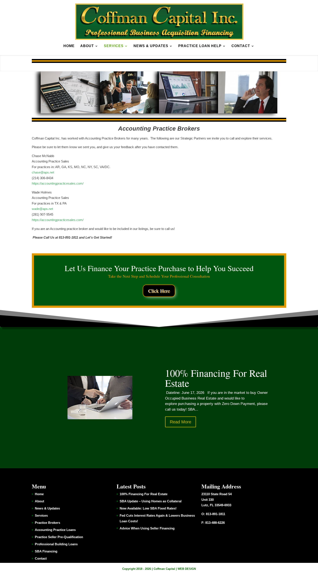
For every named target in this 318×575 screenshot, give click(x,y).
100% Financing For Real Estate (216, 378)
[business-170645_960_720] (247, 112)
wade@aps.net (42, 209)
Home (69, 46)
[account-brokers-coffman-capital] (129, 112)
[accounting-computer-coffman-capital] (188, 112)
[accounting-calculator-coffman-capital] (70, 112)
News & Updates (150, 46)
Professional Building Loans (56, 544)
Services (114, 46)
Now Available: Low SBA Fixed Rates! (148, 508)
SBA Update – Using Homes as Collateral (150, 501)
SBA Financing (46, 551)
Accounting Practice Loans (55, 530)
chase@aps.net (43, 172)
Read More (180, 421)
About (87, 46)
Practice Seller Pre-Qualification (59, 537)
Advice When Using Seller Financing (147, 528)
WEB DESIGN (187, 568)
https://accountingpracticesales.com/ (58, 183)
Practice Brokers (47, 522)
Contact (240, 46)
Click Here (159, 290)
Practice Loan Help (200, 46)
